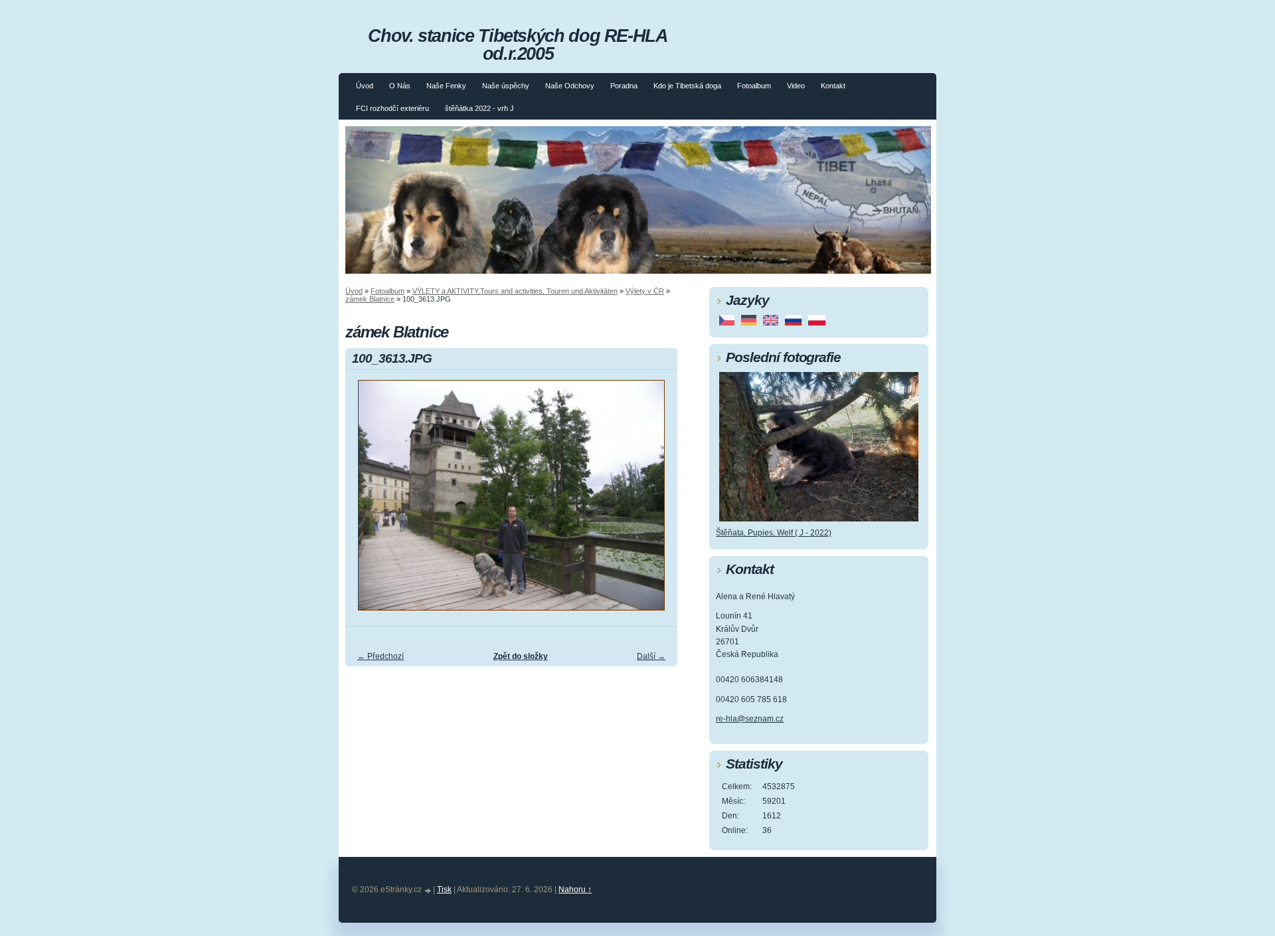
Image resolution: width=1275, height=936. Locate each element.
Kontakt (833, 86)
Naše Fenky (446, 86)
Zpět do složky (520, 656)
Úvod (364, 86)
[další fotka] (656, 501)
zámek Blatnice (369, 299)
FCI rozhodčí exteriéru (392, 108)
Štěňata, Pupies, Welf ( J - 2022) (773, 532)
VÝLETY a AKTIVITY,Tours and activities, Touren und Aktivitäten (515, 291)
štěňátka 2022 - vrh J (479, 108)
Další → (651, 656)
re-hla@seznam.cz (750, 718)
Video (796, 86)
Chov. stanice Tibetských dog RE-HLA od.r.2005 (517, 44)
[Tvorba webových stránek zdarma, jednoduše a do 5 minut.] (428, 890)
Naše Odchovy (569, 86)
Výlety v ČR (645, 291)
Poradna (624, 86)
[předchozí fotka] (367, 501)
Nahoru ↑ (575, 889)
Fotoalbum (754, 86)
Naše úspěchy (505, 86)
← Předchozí (380, 656)
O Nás (399, 86)
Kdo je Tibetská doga (687, 86)
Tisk (444, 889)
